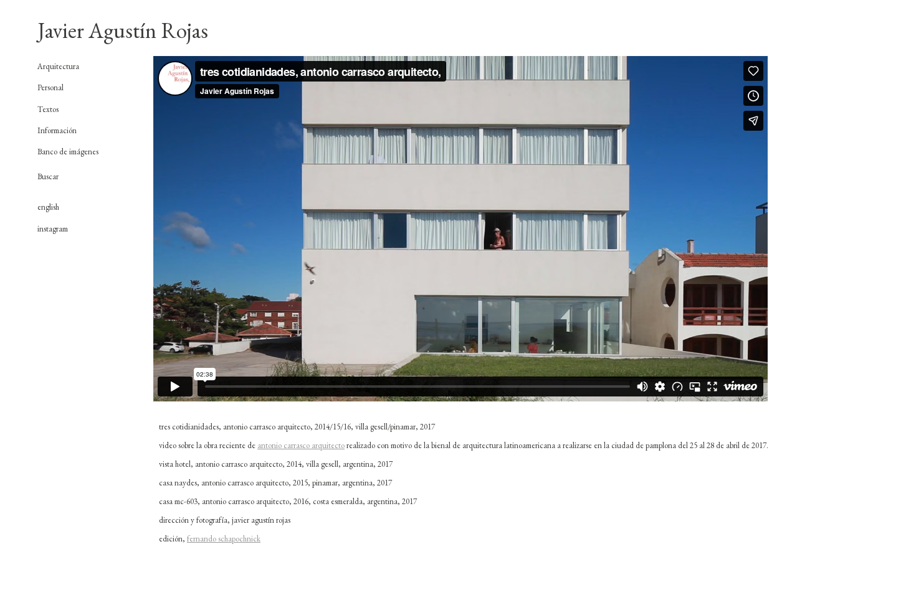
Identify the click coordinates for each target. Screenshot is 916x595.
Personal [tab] (50, 87)
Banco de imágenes (67, 151)
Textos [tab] (48, 109)
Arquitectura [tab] (58, 66)
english (48, 207)
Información (57, 130)
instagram (52, 228)
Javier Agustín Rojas (122, 30)
